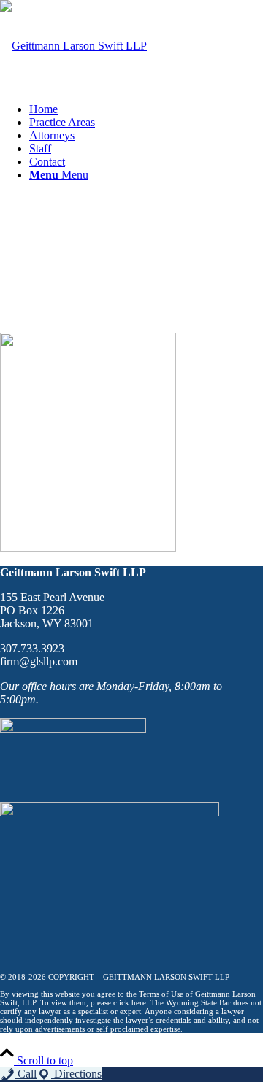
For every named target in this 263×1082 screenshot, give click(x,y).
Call (26, 1073)
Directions (76, 1073)
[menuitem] (146, 109)
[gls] (73, 45)
